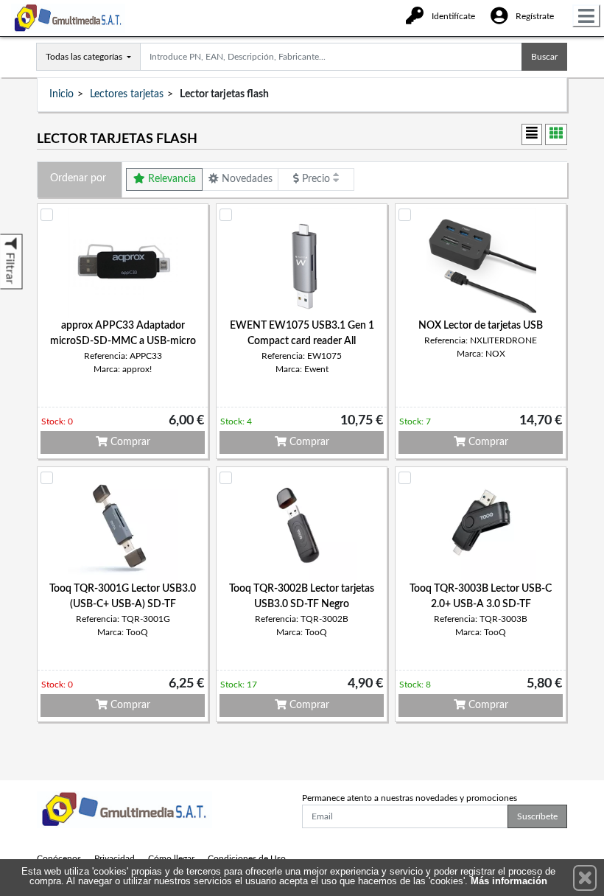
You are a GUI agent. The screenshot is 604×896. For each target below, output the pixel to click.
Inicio (61, 94)
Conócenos (59, 858)
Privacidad (114, 858)
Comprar (129, 442)
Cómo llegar (171, 858)
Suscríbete (537, 816)
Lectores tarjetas (127, 94)
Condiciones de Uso (247, 858)
